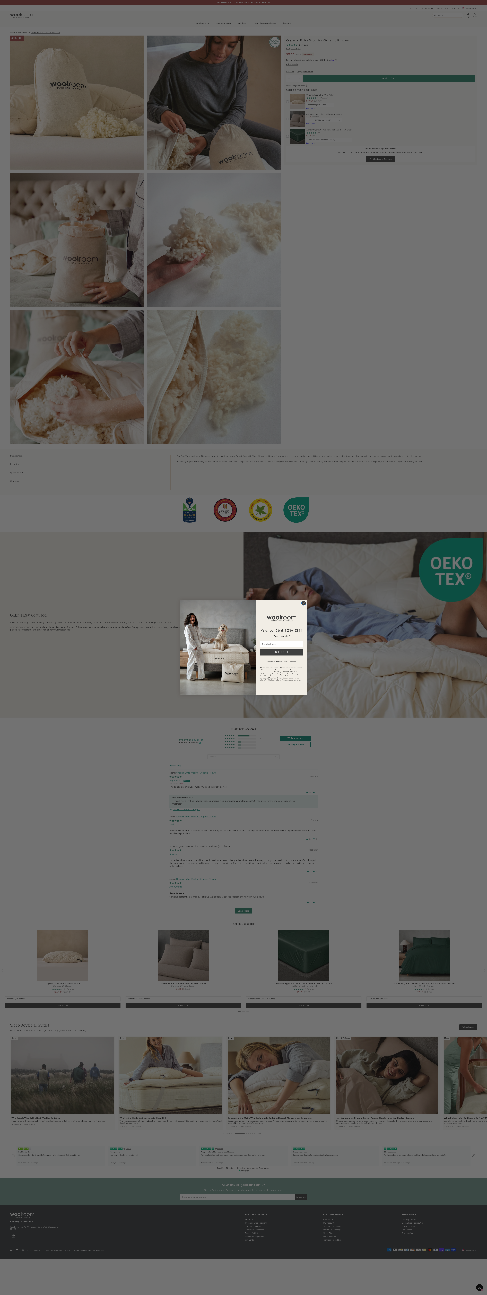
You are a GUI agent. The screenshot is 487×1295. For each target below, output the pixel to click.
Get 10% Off (281, 652)
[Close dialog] (303, 603)
